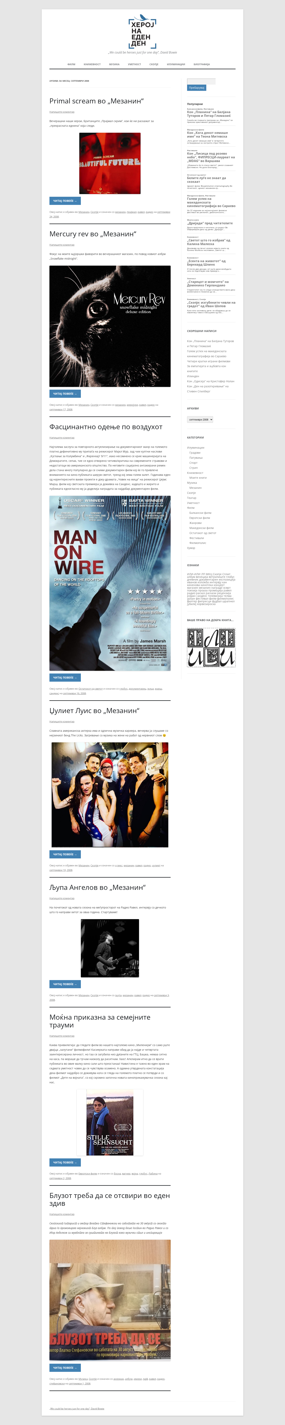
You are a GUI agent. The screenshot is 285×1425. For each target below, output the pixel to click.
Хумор (191, 548)
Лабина (153, 1173)
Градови (194, 452)
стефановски (57, 1383)
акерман (118, 1379)
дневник (192, 579)
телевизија (215, 596)
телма (227, 596)
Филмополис (197, 543)
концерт (219, 585)
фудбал (217, 601)
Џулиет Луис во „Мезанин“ (94, 710)
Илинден (193, 376)
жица (150, 688)
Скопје (153, 64)
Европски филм (88, 1173)
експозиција (227, 579)
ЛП (203, 574)
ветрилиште (217, 577)
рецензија (224, 593)
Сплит (226, 574)
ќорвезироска (206, 604)
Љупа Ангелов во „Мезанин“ (97, 887)
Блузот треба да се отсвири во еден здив (109, 1199)
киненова (193, 585)
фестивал (202, 598)
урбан (191, 598)
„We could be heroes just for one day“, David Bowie (76, 1408)
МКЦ (209, 574)
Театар (191, 498)
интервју (215, 582)
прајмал (131, 212)
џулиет (156, 865)
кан (224, 582)
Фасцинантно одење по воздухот (105, 426)
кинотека (207, 585)
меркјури (132, 405)
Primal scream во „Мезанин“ (96, 101)
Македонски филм (201, 528)
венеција (202, 577)
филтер (192, 601)
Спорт (193, 463)
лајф (145, 1379)
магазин (192, 587)
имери (138, 1379)
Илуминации (176, 64)
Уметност (134, 64)
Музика (114, 64)
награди (216, 587)
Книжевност (92, 64)
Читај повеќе (65, 201)
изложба (203, 582)
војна (135, 1173)
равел (141, 212)
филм (212, 598)
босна (117, 1173)
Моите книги (198, 477)
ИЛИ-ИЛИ (193, 574)
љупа (118, 995)
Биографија (202, 64)
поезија (192, 590)
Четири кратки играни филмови (208, 361)
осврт (227, 587)
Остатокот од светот (91, 688)
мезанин (120, 212)
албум (129, 1379)
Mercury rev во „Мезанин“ (92, 233)
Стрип (193, 468)
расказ (200, 593)
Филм (71, 64)
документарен (208, 579)
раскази (211, 593)
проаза (203, 590)
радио (149, 212)
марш (158, 688)
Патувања (196, 457)
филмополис (225, 598)
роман (191, 596)
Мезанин (84, 212)
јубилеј (191, 604)
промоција (215, 590)
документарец (137, 688)
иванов (192, 582)
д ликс (119, 865)
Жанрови (195, 523)
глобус (123, 688)
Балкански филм (200, 513)
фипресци (204, 601)
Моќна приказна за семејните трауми (99, 1021)
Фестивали (196, 538)
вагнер (126, 1173)
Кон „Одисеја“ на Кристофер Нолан (210, 381)
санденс (54, 693)
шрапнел (228, 601)
